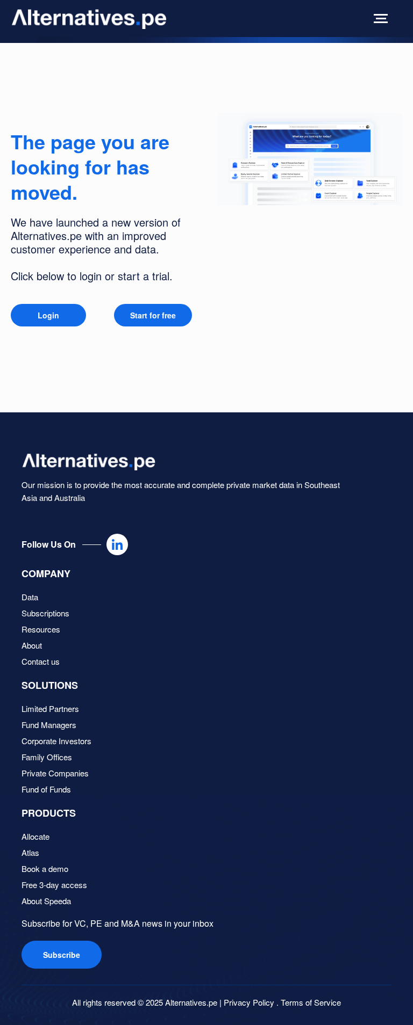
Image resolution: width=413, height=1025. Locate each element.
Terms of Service (311, 1002)
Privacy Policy (249, 1002)
